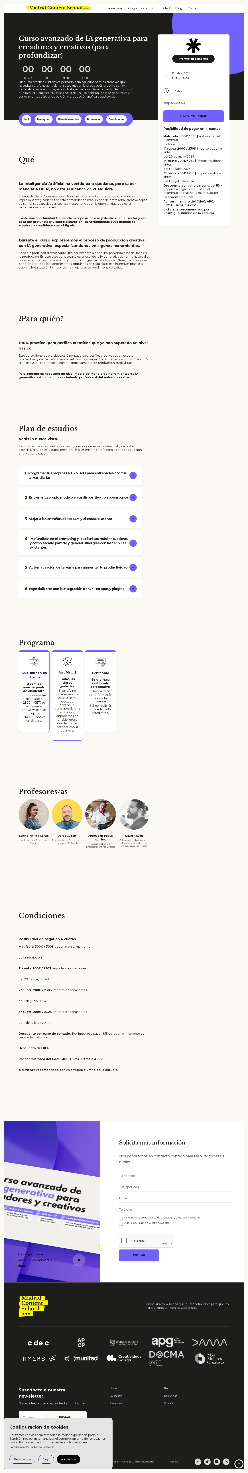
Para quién (43, 119)
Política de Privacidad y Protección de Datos (131, 1461)
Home (113, 1388)
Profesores (94, 119)
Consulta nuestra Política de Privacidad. (32, 1447)
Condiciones (116, 119)
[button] (137, 9)
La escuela (114, 8)
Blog (178, 8)
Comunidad (161, 8)
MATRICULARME (193, 116)
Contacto (195, 8)
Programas (116, 1403)
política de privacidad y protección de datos (174, 1217)
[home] (59, 8)
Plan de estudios (68, 119)
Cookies (174, 1461)
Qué (26, 119)
